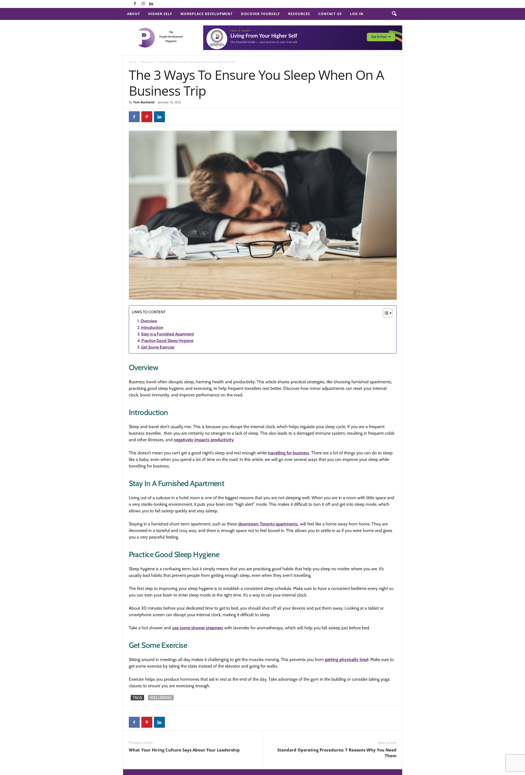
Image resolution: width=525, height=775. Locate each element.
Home (132, 62)
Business (147, 62)
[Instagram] (143, 4)
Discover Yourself (260, 13)
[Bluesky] (159, 4)
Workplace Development (206, 13)
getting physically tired (346, 659)
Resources (299, 13)
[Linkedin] (151, 4)
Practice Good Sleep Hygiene (167, 340)
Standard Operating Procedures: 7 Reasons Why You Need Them (336, 752)
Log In (356, 13)
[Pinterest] (146, 116)
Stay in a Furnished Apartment (167, 334)
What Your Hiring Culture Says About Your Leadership (184, 750)
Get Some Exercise (157, 347)
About (133, 13)
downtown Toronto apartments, (268, 524)
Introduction (152, 327)
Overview (149, 320)
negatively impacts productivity (204, 439)
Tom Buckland (143, 102)
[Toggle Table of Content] (385, 313)
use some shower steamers (197, 627)
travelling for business (288, 452)
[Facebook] (135, 4)
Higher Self (160, 13)
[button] (394, 14)
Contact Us (330, 13)
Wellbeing (161, 697)
